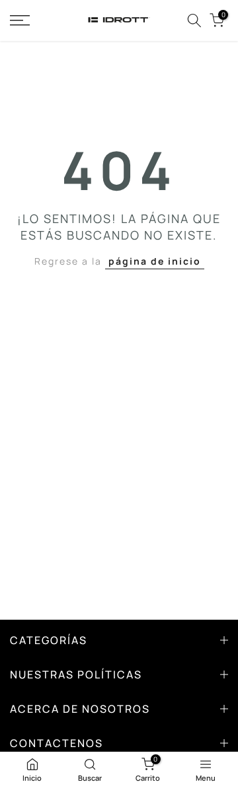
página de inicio (154, 261)
